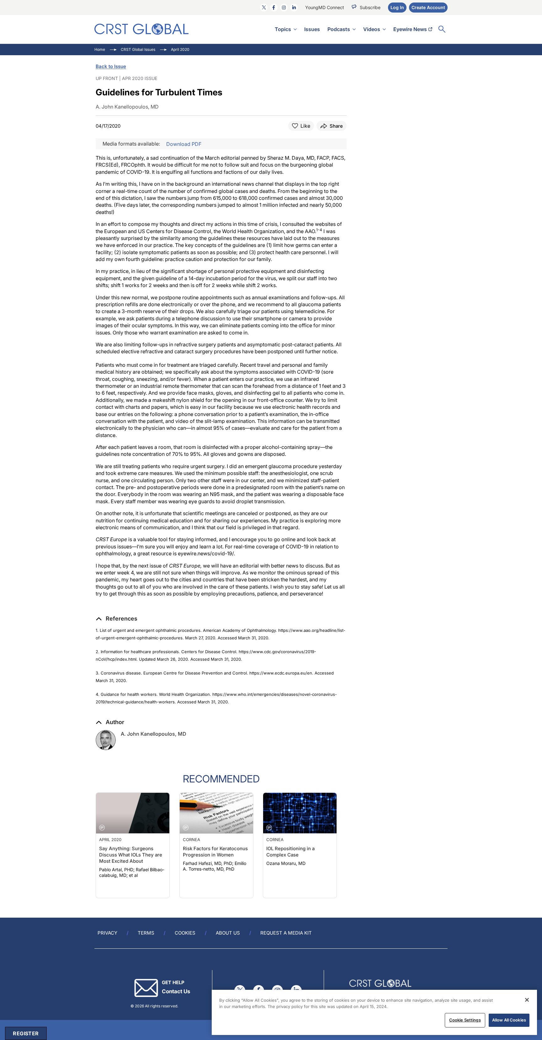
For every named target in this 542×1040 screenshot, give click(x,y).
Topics (283, 29)
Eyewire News (410, 29)
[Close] (527, 1000)
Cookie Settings (465, 1019)
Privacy (107, 933)
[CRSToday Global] (141, 29)
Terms (146, 933)
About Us (228, 933)
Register (26, 1033)
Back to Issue (111, 66)
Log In (397, 7)
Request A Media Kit (286, 933)
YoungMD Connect (324, 7)
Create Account (428, 7)
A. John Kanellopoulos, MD (153, 734)
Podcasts (338, 29)
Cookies (185, 933)
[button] (116, 619)
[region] (374, 1012)
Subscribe (370, 7)
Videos (371, 29)
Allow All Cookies (509, 1019)
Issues (312, 29)
